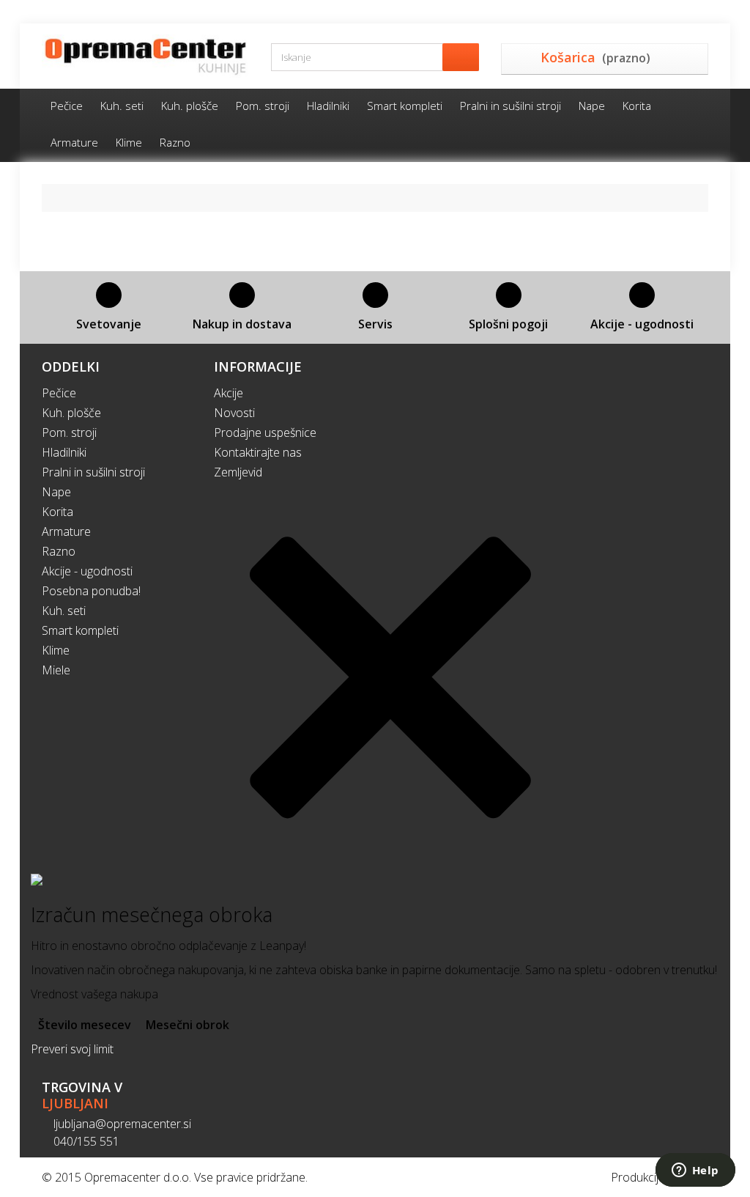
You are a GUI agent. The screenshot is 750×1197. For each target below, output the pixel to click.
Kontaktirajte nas (258, 452)
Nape (592, 105)
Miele (56, 670)
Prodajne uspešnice (265, 432)
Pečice (67, 105)
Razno (175, 142)
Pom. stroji (262, 105)
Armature (74, 142)
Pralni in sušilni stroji (510, 105)
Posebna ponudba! (91, 591)
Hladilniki (328, 105)
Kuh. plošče (189, 105)
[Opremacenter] (145, 56)
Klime (129, 142)
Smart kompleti (404, 105)
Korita (637, 105)
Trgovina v (82, 1095)
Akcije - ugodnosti (87, 571)
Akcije (228, 393)
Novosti (234, 413)
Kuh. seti (122, 105)
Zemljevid (238, 472)
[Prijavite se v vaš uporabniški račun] (702, 11)
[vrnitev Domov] (58, 198)
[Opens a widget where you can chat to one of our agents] (695, 1171)
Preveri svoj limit (72, 1049)
